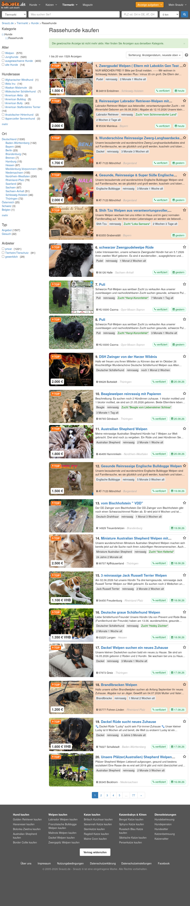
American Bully (14, 103)
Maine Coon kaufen (95, 838)
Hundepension (163, 824)
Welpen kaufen (57, 814)
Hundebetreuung (164, 819)
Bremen (10, 157)
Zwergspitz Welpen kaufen (64, 842)
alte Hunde (11, 64)
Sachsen (11, 187)
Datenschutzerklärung (103, 863)
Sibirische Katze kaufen (133, 837)
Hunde (33, 4)
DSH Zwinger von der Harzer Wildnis (128, 356)
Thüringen (12, 198)
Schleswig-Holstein (17, 195)
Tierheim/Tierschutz (17, 253)
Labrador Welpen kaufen (63, 819)
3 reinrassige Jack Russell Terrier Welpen (134, 575)
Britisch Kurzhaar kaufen (98, 819)
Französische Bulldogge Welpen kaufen (62, 826)
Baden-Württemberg (18, 143)
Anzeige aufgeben (148, 4)
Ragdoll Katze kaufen (96, 834)
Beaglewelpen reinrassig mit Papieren (131, 393)
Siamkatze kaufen (94, 829)
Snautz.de (8, 23)
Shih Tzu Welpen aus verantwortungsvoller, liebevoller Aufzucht (131, 212)
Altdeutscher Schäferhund (20, 91)
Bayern (10, 146)
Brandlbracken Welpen (119, 684)
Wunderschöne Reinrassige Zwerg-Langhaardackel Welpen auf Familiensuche (137, 140)
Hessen (10, 165)
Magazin (88, 4)
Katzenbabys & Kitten (133, 814)
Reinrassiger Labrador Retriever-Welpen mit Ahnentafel (132, 103)
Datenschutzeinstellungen (136, 863)
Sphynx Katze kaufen (131, 824)
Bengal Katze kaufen (131, 819)
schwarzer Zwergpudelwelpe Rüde (126, 247)
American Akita (14, 95)
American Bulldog (15, 99)
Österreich (8, 202)
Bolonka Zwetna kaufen (27, 829)
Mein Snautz (176, 4)
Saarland (11, 183)
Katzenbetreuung (165, 834)
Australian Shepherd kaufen (25, 835)
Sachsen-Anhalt (15, 191)
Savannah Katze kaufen (98, 824)
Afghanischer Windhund (19, 80)
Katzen (50, 4)
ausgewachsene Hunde (19, 61)
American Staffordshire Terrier (22, 107)
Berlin (9, 150)
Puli (102, 284)
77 (133, 795)
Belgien (6, 209)
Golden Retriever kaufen (27, 819)
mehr (5, 124)
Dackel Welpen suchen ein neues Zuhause (134, 647)
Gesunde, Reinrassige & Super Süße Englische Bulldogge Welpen (134, 177)
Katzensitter (161, 838)
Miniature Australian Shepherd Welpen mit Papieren (131, 540)
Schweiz (7, 206)
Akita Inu (10, 83)
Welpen (9, 53)
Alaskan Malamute (16, 87)
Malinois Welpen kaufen (62, 833)
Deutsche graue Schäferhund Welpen (130, 612)
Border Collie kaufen (25, 842)
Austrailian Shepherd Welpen (124, 428)
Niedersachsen (14, 172)
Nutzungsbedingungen (70, 863)
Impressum (44, 863)
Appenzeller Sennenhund (20, 118)
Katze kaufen (92, 814)
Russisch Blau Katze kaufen (131, 831)
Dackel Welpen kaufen (61, 837)
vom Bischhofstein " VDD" (122, 503)
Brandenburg (13, 154)
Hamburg (11, 161)
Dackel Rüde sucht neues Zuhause (128, 721)
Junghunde (11, 57)
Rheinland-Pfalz (15, 180)
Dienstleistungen (165, 814)
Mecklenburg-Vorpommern (21, 169)
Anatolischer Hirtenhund (19, 114)
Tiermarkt (68, 4)
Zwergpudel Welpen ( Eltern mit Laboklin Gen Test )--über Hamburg (139, 67)
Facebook (164, 863)
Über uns (26, 863)
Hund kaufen (21, 814)
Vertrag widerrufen (95, 852)
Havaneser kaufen (24, 824)
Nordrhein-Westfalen (18, 176)
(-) (3, 34)
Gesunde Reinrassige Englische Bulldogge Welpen (141, 466)
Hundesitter (161, 829)
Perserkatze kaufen (130, 842)
